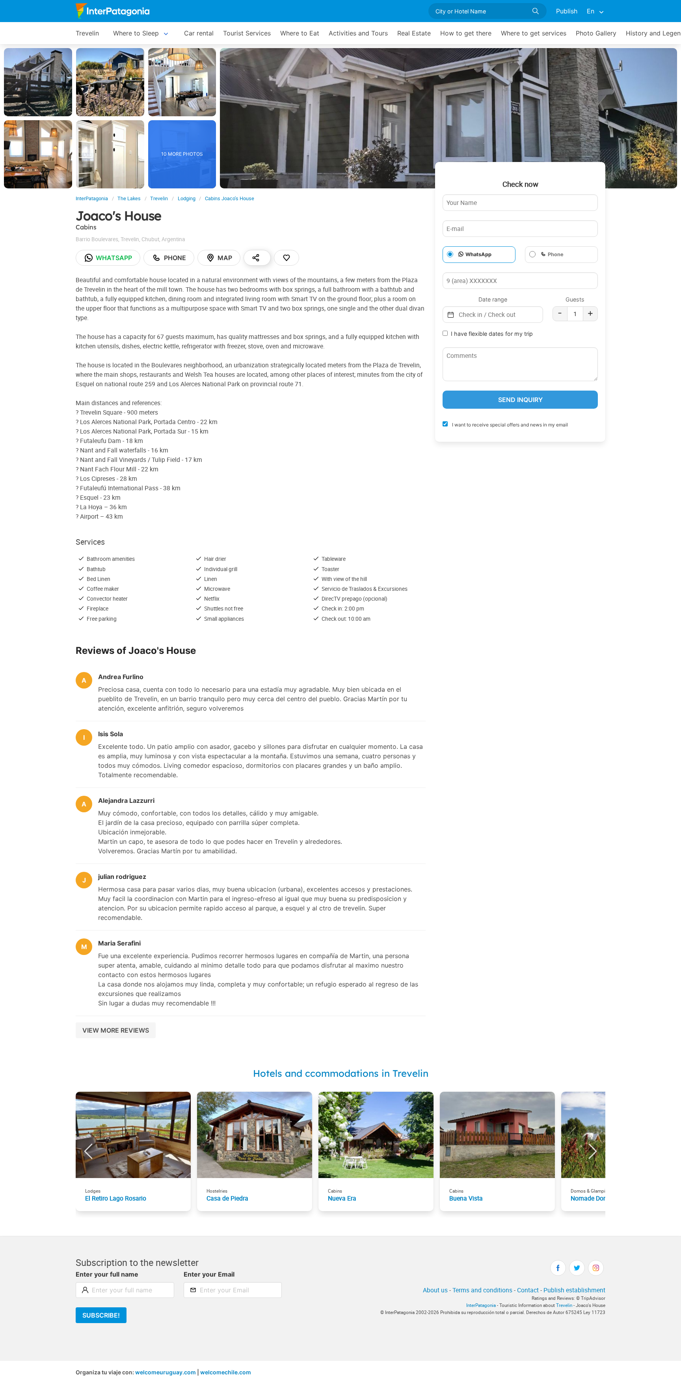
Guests (575, 299)
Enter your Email (209, 1274)
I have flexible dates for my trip (492, 333)
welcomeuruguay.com (165, 1372)
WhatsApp (478, 254)
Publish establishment (574, 1290)
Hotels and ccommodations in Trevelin (340, 1073)
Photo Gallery (596, 33)
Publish (566, 11)
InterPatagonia (92, 198)
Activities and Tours (358, 33)
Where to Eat (299, 33)
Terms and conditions (482, 1290)
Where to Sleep (136, 33)
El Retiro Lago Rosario (115, 1198)
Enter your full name (107, 1274)
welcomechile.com (225, 1372)
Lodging (186, 198)
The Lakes (129, 198)
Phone (175, 258)
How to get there (465, 33)
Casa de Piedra (227, 1198)
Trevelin (87, 33)
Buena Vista (466, 1198)
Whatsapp (114, 258)
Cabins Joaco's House (229, 198)
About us (435, 1290)
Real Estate (414, 33)
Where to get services (533, 33)
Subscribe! (101, 1315)
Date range (492, 299)
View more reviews (115, 1030)
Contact (528, 1290)
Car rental (199, 33)
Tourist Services (247, 33)
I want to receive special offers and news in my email (509, 425)
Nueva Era (342, 1198)
